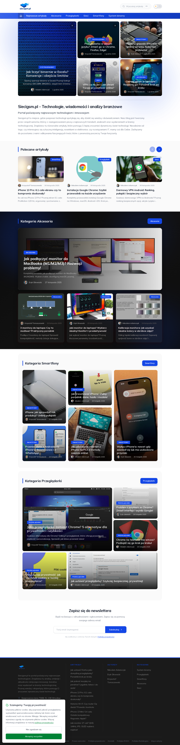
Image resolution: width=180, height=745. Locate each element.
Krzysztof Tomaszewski (93, 54)
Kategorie (143, 665)
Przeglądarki (72, 15)
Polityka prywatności (106, 637)
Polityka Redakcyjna (140, 741)
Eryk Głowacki (136, 54)
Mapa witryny (156, 741)
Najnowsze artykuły (36, 15)
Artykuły (75, 665)
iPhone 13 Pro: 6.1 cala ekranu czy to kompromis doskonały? (81, 696)
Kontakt (111, 741)
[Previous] (152, 149)
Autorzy (112, 665)
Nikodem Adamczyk (42, 90)
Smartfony (98, 15)
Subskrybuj (114, 629)
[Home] (21, 16)
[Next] (159, 149)
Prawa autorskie (79, 741)
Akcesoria (56, 15)
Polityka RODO (123, 741)
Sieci (86, 15)
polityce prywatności (44, 722)
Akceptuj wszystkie (33, 736)
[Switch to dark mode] (158, 6)
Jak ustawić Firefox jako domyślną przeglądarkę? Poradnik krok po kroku (81, 673)
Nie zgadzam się (33, 729)
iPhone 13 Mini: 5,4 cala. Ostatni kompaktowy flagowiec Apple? (81, 715)
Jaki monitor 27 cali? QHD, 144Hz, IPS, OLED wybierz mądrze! (82, 726)
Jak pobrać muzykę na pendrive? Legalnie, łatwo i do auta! (84, 684)
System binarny (117, 15)
